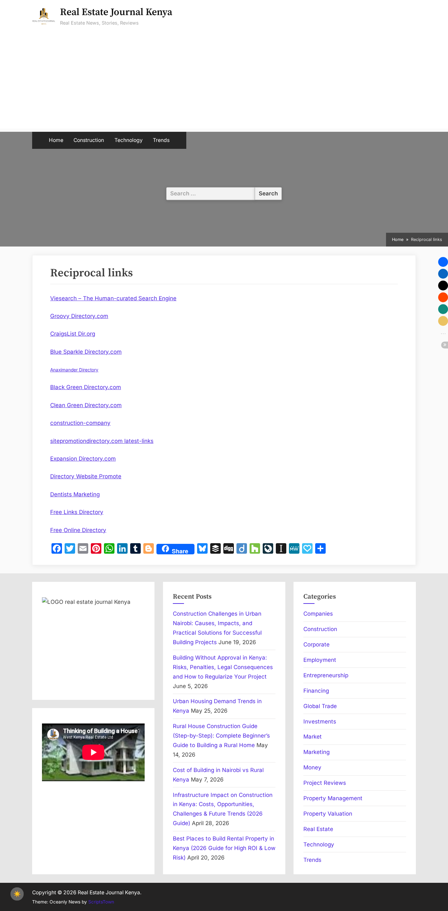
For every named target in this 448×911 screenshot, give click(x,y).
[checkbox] (17, 894)
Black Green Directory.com (85, 387)
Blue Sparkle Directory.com (86, 351)
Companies (318, 613)
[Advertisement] (224, 83)
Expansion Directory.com (83, 458)
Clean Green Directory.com (86, 405)
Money (312, 767)
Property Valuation (327, 813)
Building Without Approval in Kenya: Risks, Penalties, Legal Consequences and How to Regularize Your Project (223, 667)
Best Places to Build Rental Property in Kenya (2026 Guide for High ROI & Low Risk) (224, 848)
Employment (319, 660)
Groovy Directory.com (79, 316)
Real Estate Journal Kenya (116, 12)
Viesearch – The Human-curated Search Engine (113, 298)
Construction (88, 140)
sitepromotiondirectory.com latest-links (101, 441)
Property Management (332, 798)
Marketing (316, 752)
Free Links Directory (76, 512)
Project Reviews (324, 783)
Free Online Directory (78, 530)
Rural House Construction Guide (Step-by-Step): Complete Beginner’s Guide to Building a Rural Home (221, 735)
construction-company (80, 423)
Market (312, 736)
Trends (161, 140)
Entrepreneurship (325, 675)
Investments (319, 721)
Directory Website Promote (85, 476)
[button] (443, 262)
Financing (316, 690)
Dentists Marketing (75, 494)
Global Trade (320, 706)
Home (56, 140)
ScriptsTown (101, 901)
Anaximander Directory (74, 369)
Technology (128, 140)
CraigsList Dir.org (72, 333)
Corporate (316, 644)
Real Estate (318, 829)
